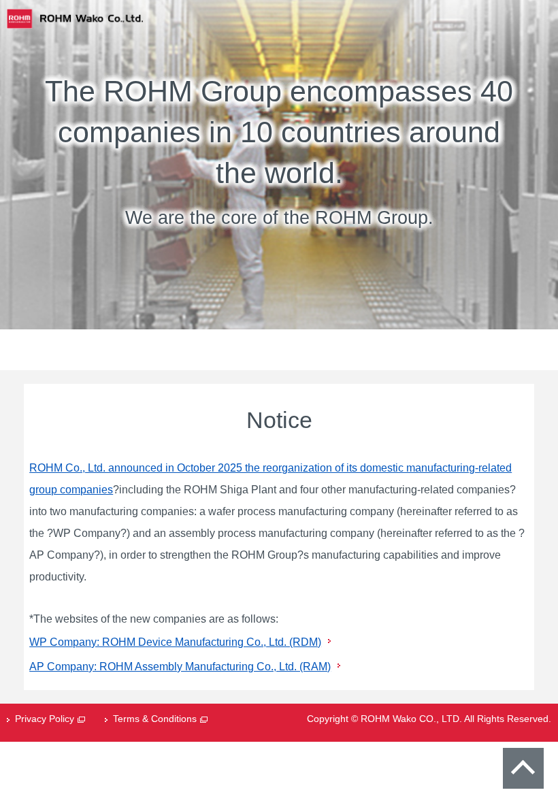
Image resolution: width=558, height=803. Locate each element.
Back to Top (523, 768)
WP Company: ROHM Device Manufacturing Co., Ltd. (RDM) (175, 642)
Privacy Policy (44, 718)
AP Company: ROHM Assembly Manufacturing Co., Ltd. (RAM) (180, 666)
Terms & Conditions (155, 718)
